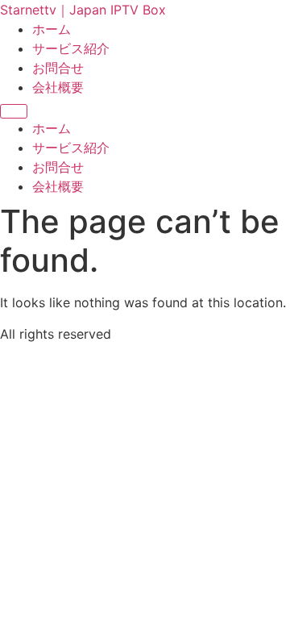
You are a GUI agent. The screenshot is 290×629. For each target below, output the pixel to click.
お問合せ (58, 68)
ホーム (51, 29)
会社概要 (58, 87)
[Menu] (13, 111)
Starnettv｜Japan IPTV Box (83, 10)
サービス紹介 (71, 48)
